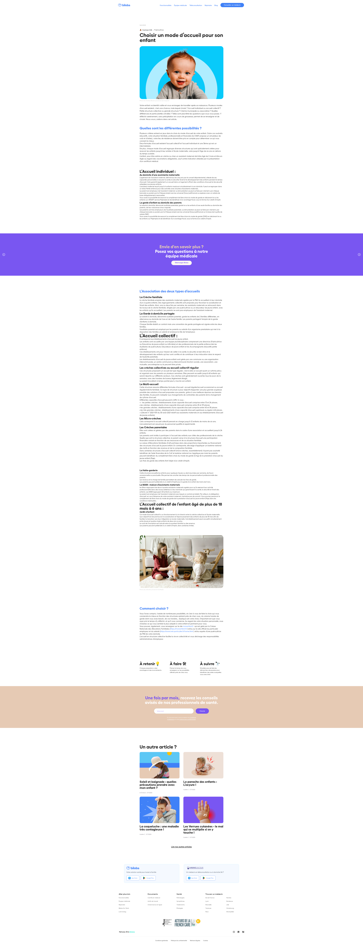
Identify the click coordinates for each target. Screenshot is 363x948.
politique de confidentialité (187, 719)
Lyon (207, 901)
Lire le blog (122, 912)
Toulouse (208, 908)
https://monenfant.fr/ (178, 629)
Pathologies (180, 898)
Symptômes (181, 901)
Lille (227, 905)
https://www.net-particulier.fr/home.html (176, 631)
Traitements (181, 905)
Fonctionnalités (124, 898)
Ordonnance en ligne (155, 905)
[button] (4, 254)
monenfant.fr (188, 626)
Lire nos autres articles (181, 847)
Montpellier (230, 912)
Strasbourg (230, 908)
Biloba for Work (124, 908)
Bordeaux (229, 901)
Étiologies (180, 908)
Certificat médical (154, 898)
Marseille (208, 905)
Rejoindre (122, 905)
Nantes (228, 898)
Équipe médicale (124, 901)
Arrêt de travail (153, 901)
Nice (206, 912)
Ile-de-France (209, 898)
